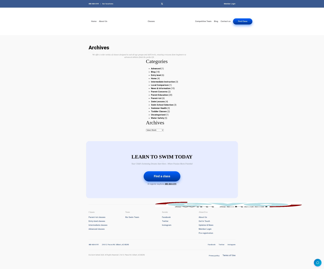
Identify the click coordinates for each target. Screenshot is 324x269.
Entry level (156, 75)
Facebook (166, 217)
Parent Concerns (159, 91)
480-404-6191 (94, 4)
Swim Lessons (158, 101)
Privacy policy (214, 256)
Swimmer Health (159, 108)
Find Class (242, 21)
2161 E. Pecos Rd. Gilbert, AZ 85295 (115, 245)
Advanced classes (97, 229)
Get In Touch (204, 221)
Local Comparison (160, 85)
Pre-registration (206, 233)
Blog (216, 21)
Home (93, 21)
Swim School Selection (162, 105)
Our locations (107, 4)
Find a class (162, 176)
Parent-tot (156, 98)
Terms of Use (228, 255)
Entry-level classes (97, 221)
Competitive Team (203, 21)
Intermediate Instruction (163, 81)
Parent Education (159, 95)
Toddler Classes (159, 111)
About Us (103, 21)
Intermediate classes (98, 225)
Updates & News (206, 225)
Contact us (225, 21)
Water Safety (157, 118)
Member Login (229, 4)
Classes (151, 21)
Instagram (166, 225)
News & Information (160, 88)
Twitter (165, 221)
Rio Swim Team (132, 217)
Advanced (156, 68)
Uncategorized (158, 114)
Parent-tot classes (97, 217)
